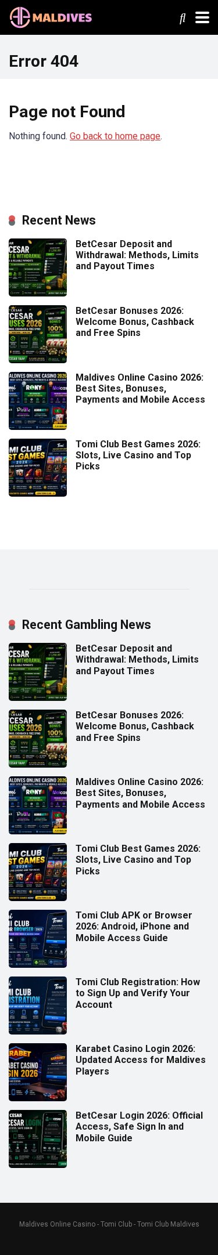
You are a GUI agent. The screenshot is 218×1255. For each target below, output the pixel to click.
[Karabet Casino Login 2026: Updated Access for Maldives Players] (38, 1098)
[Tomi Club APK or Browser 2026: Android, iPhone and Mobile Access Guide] (38, 964)
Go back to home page (115, 136)
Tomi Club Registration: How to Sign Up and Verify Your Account (138, 993)
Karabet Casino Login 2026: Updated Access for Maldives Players (141, 1059)
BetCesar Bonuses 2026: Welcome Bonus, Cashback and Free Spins (135, 321)
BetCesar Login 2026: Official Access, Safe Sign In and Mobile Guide (139, 1126)
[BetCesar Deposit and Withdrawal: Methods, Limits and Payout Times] (38, 293)
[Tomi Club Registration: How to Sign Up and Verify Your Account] (38, 1031)
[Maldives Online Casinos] (52, 16)
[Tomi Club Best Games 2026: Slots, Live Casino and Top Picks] (38, 493)
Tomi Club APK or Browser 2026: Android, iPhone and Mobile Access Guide (134, 926)
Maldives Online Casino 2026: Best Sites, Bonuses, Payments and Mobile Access (140, 388)
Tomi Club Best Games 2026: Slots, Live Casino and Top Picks (138, 455)
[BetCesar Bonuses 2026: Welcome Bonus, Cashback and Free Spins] (38, 360)
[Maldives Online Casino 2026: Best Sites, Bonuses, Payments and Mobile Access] (38, 426)
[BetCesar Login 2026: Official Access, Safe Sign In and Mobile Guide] (38, 1164)
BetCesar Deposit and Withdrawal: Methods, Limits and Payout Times (137, 255)
